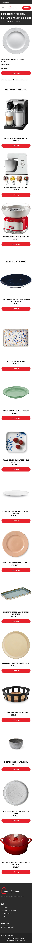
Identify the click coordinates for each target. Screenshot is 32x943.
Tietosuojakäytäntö (12, 940)
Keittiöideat (7, 914)
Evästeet (22, 938)
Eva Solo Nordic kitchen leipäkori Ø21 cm (16, 713)
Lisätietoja (16, 73)
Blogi (5, 917)
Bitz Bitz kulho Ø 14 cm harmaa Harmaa (16, 762)
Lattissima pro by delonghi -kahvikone (16, 138)
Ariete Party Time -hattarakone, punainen (16, 237)
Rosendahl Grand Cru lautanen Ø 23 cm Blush (16, 563)
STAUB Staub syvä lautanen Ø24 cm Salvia (16, 411)
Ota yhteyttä (15, 938)
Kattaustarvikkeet (8, 21)
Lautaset (17, 21)
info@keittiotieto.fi (5, 2)
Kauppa (26, 7)
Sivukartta (22, 940)
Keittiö (6, 907)
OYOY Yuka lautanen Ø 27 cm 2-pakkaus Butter (16, 663)
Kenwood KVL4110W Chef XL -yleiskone (16, 187)
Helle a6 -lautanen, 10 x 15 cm (16, 361)
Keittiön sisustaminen (10, 910)
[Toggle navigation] (3, 7)
